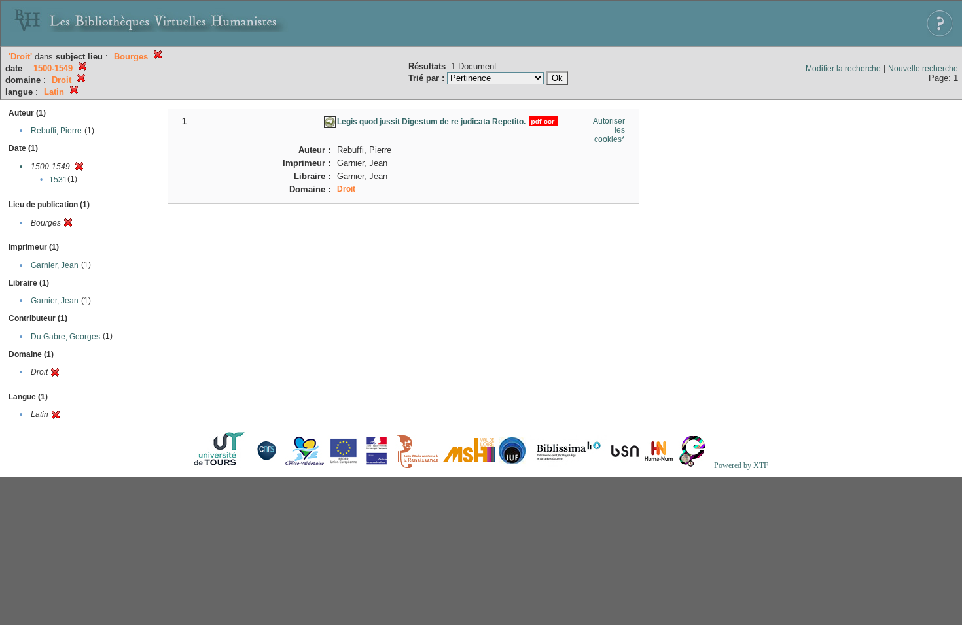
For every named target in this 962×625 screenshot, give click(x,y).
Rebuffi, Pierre (56, 130)
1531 (58, 179)
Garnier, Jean (55, 265)
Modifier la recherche (843, 68)
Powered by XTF (741, 465)
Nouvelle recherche (923, 68)
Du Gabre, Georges (65, 336)
